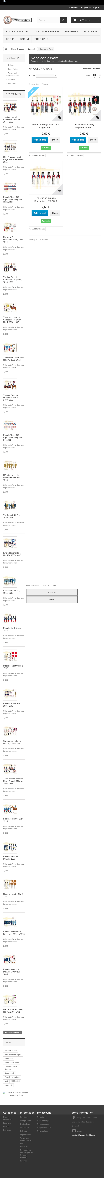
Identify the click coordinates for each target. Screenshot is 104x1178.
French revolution (12, 1077)
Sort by (32, 75)
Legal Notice (13, 69)
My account (44, 1112)
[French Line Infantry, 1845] (10, 618)
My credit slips (43, 1121)
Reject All (52, 592)
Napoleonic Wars (12, 1063)
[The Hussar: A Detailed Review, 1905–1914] (10, 347)
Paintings (90, 31)
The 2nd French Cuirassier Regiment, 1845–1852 (12, 119)
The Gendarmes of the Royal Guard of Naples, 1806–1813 (13, 781)
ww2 (6, 1081)
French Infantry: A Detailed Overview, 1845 (11, 971)
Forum (24, 39)
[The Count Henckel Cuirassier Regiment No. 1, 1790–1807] (10, 307)
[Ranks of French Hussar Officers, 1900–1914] (10, 227)
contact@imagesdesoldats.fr (83, 1135)
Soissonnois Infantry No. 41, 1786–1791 (12, 742)
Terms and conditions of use (25, 1140)
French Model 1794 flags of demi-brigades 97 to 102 (13, 437)
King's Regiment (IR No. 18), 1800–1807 (12, 554)
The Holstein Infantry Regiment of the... (83, 126)
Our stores (12, 84)
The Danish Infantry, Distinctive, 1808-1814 (45, 199)
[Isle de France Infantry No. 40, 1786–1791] (10, 999)
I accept (52, 599)
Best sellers (25, 1124)
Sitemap (23, 1161)
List (99, 77)
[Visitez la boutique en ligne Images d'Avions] (16, 1094)
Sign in (96, 8)
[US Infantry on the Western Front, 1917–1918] (10, 465)
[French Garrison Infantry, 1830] (10, 846)
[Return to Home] (6, 49)
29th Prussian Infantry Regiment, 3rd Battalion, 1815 (13, 159)
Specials (23, 1117)
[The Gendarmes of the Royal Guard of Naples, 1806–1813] (10, 769)
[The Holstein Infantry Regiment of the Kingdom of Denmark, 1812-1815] (83, 104)
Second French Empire (11, 1068)
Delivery (11, 65)
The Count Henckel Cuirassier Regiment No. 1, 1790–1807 (12, 319)
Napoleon (9, 1059)
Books (10, 39)
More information (33, 585)
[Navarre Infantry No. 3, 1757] (10, 884)
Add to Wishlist (38, 155)
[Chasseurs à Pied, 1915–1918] (10, 581)
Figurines (71, 31)
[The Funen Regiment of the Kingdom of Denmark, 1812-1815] (45, 104)
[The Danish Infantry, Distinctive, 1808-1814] (45, 177)
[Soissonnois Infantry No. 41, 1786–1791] (10, 731)
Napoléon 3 (9, 1073)
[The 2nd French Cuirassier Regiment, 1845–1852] (10, 107)
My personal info (44, 1128)
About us (11, 80)
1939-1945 (15, 1081)
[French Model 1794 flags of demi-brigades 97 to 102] (10, 425)
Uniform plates (11, 1051)
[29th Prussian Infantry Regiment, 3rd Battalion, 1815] (10, 147)
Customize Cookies (48, 585)
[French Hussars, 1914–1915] (10, 809)
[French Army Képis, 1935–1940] (10, 693)
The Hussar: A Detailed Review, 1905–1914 (13, 358)
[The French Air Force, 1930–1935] (10, 505)
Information (13, 57)
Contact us (73, 8)
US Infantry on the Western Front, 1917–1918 (12, 477)
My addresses (43, 1124)
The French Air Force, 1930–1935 (12, 516)
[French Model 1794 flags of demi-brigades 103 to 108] (10, 187)
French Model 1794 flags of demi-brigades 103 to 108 (13, 199)
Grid (94, 77)
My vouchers (42, 1131)
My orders (41, 1117)
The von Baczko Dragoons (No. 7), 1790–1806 (11, 397)
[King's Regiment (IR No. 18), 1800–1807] (10, 543)
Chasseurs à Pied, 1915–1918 (11, 591)
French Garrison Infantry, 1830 (10, 857)
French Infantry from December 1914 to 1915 (14, 933)
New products (13, 94)
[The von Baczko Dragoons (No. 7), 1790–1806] (10, 385)
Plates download (18, 31)
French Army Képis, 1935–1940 (12, 704)
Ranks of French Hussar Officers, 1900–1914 (13, 239)
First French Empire (13, 1055)
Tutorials (41, 39)
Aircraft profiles (47, 31)
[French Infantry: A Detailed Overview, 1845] (10, 959)
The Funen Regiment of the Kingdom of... (45, 126)
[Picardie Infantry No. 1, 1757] (10, 656)
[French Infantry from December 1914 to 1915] (10, 922)
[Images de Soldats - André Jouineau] (18, 20)
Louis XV (8, 1085)
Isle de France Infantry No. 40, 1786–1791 (13, 1010)
